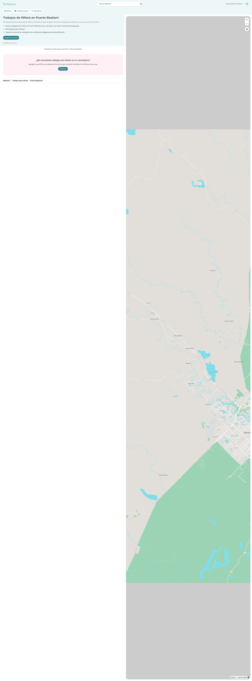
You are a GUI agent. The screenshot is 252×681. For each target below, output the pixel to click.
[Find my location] (247, 29)
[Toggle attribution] (248, 677)
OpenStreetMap (242, 677)
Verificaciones (22, 11)
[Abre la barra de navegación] (247, 4)
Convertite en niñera (234, 4)
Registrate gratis (11, 38)
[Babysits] (9, 4)
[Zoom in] (247, 20)
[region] (188, 347)
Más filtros (37, 11)
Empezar (63, 69)
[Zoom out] (247, 24)
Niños (8, 11)
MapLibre (233, 677)
